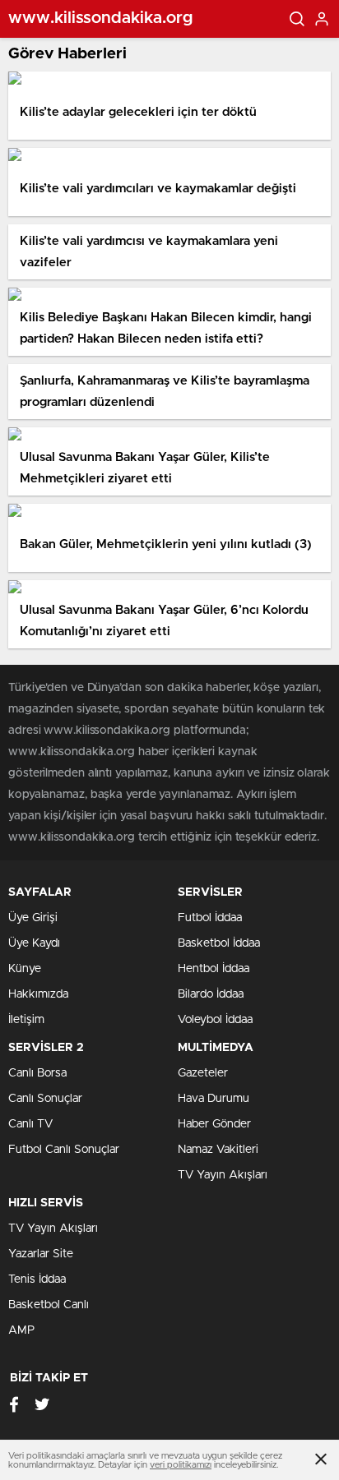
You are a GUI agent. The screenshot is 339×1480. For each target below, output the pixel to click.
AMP (21, 1330)
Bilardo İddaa (211, 994)
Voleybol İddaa (215, 1020)
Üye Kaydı (34, 943)
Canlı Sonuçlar (45, 1098)
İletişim (26, 1020)
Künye (24, 969)
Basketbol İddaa (219, 943)
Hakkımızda (38, 994)
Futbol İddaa (210, 918)
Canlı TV (30, 1124)
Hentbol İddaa (213, 969)
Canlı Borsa (37, 1073)
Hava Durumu (213, 1098)
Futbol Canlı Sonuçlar (63, 1149)
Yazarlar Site (40, 1254)
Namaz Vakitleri (218, 1149)
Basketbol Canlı (48, 1305)
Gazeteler (203, 1073)
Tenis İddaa (37, 1279)
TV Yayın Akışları (222, 1175)
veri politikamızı (180, 1464)
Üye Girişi (33, 918)
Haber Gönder (214, 1124)
